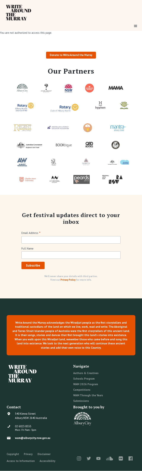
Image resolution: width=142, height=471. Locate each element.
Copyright (13, 454)
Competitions (81, 389)
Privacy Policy (67, 279)
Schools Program (84, 378)
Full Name (27, 248)
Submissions (81, 401)
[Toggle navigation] (135, 26)
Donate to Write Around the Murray (71, 55)
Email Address (30, 233)
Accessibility (47, 461)
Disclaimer (44, 454)
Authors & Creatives (86, 373)
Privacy (28, 454)
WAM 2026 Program (85, 384)
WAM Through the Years (88, 395)
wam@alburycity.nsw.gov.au (32, 438)
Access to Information (21, 461)
